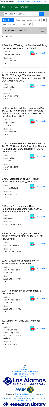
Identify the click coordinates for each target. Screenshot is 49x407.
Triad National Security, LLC (24, 394)
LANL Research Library (24, 1)
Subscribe (24, 369)
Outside (7, 398)
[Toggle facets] (42, 30)
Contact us (24, 376)
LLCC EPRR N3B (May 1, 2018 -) (24, 374)
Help (24, 367)
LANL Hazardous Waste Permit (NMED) (24, 372)
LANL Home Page (40, 1)
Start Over (7, 20)
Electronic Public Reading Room (17, 7)
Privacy (28, 400)
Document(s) (41, 53)
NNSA (33, 396)
